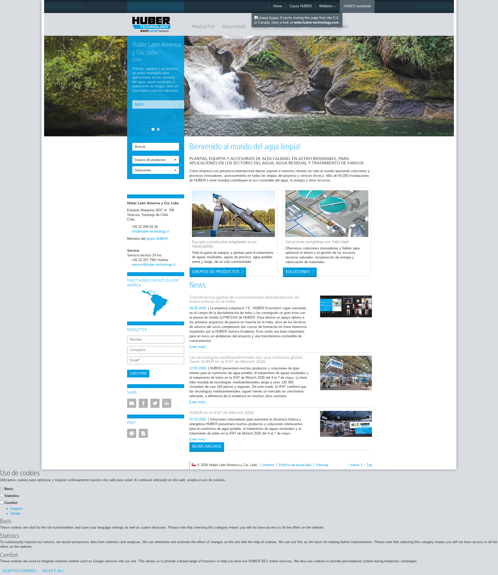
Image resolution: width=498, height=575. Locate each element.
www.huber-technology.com (316, 22)
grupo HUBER (157, 239)
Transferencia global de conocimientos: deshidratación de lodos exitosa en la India (244, 300)
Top (369, 465)
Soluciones (234, 27)
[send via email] (131, 403)
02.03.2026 (198, 419)
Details (15, 513)
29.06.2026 (198, 308)
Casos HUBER (300, 6)
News (342, 27)
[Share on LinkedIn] (166, 403)
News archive (207, 447)
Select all (53, 571)
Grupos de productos (150, 160)
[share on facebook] (143, 403)
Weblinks (326, 6)
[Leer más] (197, 347)
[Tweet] (155, 403)
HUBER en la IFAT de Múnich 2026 (221, 413)
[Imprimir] (131, 433)
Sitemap (322, 465)
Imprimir (268, 465)
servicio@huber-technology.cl (154, 265)
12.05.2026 (198, 368)
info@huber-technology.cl (150, 231)
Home (277, 6)
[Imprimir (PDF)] (143, 433)
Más (139, 101)
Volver (354, 465)
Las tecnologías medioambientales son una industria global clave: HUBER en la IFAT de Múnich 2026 (245, 360)
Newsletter (137, 330)
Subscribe (138, 373)
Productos (203, 27)
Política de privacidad (295, 465)
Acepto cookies (19, 571)
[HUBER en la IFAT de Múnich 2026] (346, 424)
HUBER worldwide (357, 6)
